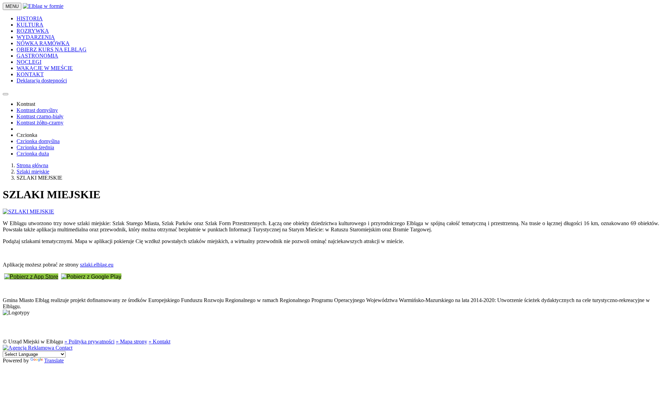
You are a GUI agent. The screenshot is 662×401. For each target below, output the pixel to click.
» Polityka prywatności (89, 341)
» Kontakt (159, 341)
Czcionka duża (33, 154)
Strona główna (32, 165)
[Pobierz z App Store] (31, 276)
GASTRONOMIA (37, 56)
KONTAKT (30, 74)
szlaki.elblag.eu (96, 265)
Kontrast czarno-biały (40, 116)
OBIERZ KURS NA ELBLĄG (52, 49)
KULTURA (30, 25)
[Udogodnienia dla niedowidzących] (5, 94)
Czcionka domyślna (38, 141)
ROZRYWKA (33, 31)
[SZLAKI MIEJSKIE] (28, 211)
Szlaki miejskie (33, 171)
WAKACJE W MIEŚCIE (45, 68)
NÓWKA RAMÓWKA (43, 43)
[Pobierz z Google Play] (91, 276)
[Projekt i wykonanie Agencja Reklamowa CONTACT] (37, 348)
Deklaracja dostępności (42, 80)
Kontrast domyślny (37, 110)
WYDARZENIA (36, 37)
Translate (54, 360)
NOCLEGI (29, 62)
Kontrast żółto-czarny (40, 123)
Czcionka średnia (35, 147)
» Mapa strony (131, 341)
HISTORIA (30, 18)
